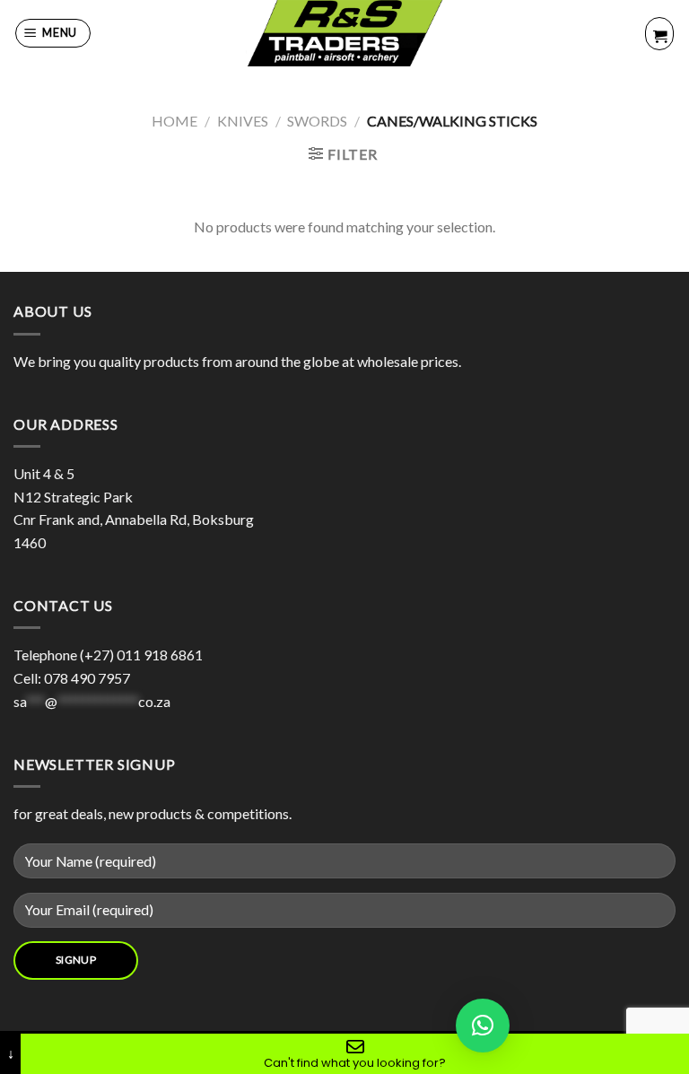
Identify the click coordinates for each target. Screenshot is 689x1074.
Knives (242, 120)
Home (174, 120)
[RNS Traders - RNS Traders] (344, 33)
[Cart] (659, 33)
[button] (483, 1025)
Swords (317, 120)
